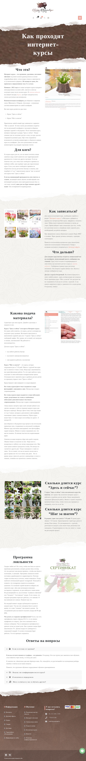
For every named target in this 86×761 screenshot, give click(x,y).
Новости (28, 734)
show (48, 18)
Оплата (8, 720)
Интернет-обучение (32, 718)
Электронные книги (32, 722)
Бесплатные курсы (31, 730)
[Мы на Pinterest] (6, 755)
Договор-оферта (11, 716)
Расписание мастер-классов (31, 713)
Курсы (19, 94)
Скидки (8, 724)
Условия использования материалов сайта (13, 758)
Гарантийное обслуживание (9, 733)
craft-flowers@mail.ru (54, 721)
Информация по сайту (12, 738)
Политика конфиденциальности (30, 738)
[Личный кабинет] (33, 18)
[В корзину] (41, 18)
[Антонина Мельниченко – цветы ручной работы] (43, 7)
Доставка (8, 728)
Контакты (9, 712)
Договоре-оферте (74, 247)
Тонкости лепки (30, 726)
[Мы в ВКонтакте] (10, 755)
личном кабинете (34, 92)
